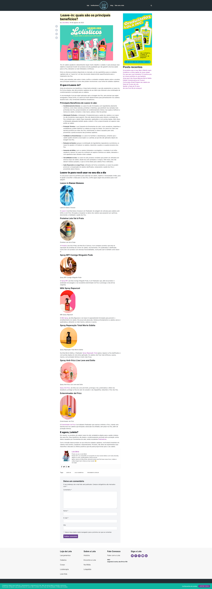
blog (111, 5)
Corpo (62, 565)
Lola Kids (63, 574)
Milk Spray (64, 318)
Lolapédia (87, 569)
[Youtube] (68, 466)
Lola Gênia (65, 22)
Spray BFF (64, 281)
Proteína (64, 245)
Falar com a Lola (113, 555)
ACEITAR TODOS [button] (204, 586)
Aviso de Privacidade (49, 587)
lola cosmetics (79, 472)
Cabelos (63, 560)
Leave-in (64, 211)
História (87, 555)
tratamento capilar (93, 472)
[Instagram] (66, 466)
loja (88, 5)
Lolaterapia (64, 569)
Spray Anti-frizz (65, 388)
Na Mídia (87, 565)
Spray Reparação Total (90, 353)
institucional (95, 5)
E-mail (65, 518)
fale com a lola (119, 5)
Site (64, 525)
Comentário (67, 490)
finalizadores (102, 439)
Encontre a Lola (90, 560)
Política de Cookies (62, 587)
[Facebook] (61, 466)
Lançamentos (65, 555)
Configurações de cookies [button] (189, 586)
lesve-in (68, 472)
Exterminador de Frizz (68, 424)
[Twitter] (64, 466)
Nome (65, 511)
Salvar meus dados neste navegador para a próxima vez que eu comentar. (88, 532)
